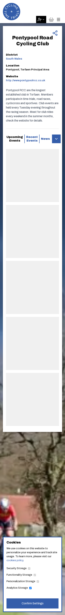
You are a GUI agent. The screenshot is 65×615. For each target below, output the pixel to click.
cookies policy (14, 560)
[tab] (14, 139)
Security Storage (16, 568)
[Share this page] (55, 33)
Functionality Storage (19, 574)
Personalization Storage (20, 581)
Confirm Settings (33, 603)
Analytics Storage (17, 587)
